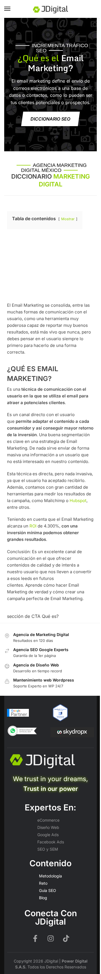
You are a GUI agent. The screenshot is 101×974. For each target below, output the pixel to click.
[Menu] (12, 9)
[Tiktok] (66, 938)
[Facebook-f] (35, 938)
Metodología (50, 876)
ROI (32, 526)
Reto (43, 883)
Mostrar (68, 219)
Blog (43, 897)
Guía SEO (47, 890)
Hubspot (78, 500)
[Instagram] (50, 938)
